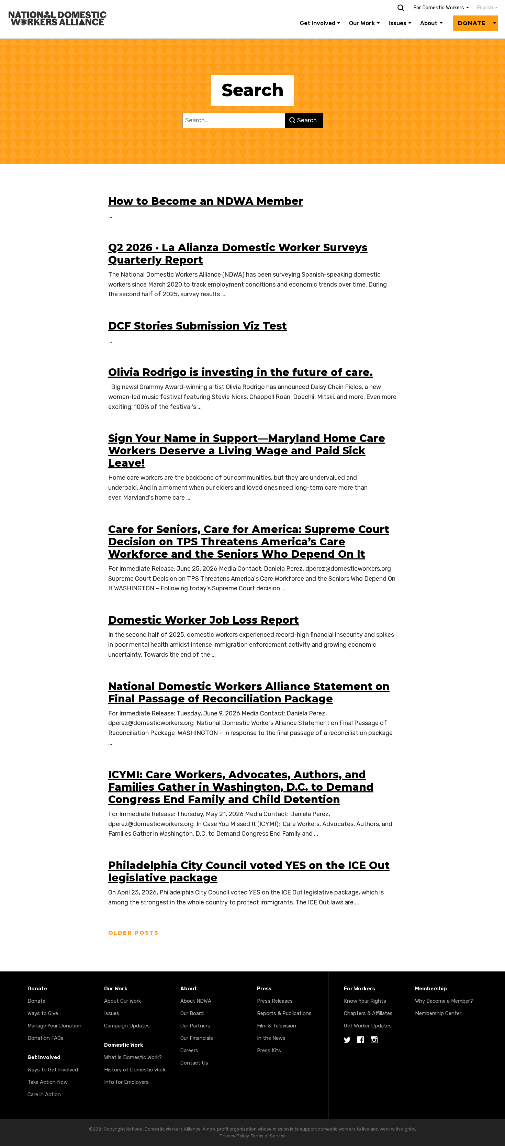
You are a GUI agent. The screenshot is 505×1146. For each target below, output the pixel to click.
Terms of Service (268, 1135)
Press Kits (269, 1050)
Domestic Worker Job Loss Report (203, 620)
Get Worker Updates (368, 1026)
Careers (189, 1050)
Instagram (374, 1040)
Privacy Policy (234, 1135)
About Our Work (122, 1001)
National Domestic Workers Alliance (50, 5)
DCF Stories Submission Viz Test (197, 326)
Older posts (133, 933)
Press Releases (275, 1001)
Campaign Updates (127, 1026)
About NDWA (195, 1001)
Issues (397, 23)
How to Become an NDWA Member (205, 201)
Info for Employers (126, 1082)
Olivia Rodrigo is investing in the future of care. (240, 372)
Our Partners (195, 1026)
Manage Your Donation (54, 1026)
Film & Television (276, 1026)
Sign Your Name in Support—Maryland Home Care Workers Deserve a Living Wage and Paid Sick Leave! (246, 450)
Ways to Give (42, 1013)
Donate (472, 23)
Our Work (362, 23)
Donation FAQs (45, 1038)
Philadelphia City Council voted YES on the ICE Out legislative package (249, 871)
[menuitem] (483, 7)
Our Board (192, 1013)
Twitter (347, 1040)
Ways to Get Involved (52, 1070)
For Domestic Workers (438, 8)
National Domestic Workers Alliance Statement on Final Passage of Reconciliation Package (249, 692)
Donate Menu (494, 23)
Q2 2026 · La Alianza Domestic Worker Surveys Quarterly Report (238, 253)
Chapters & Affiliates (368, 1013)
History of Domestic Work (135, 1070)
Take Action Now (47, 1082)
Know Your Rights (365, 1001)
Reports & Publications (284, 1013)
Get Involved (317, 23)
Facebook (360, 1040)
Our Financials (196, 1038)
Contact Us (194, 1063)
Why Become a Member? (444, 1001)
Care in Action (44, 1094)
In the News (271, 1038)
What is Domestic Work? (133, 1057)
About (428, 23)
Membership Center (438, 1013)
